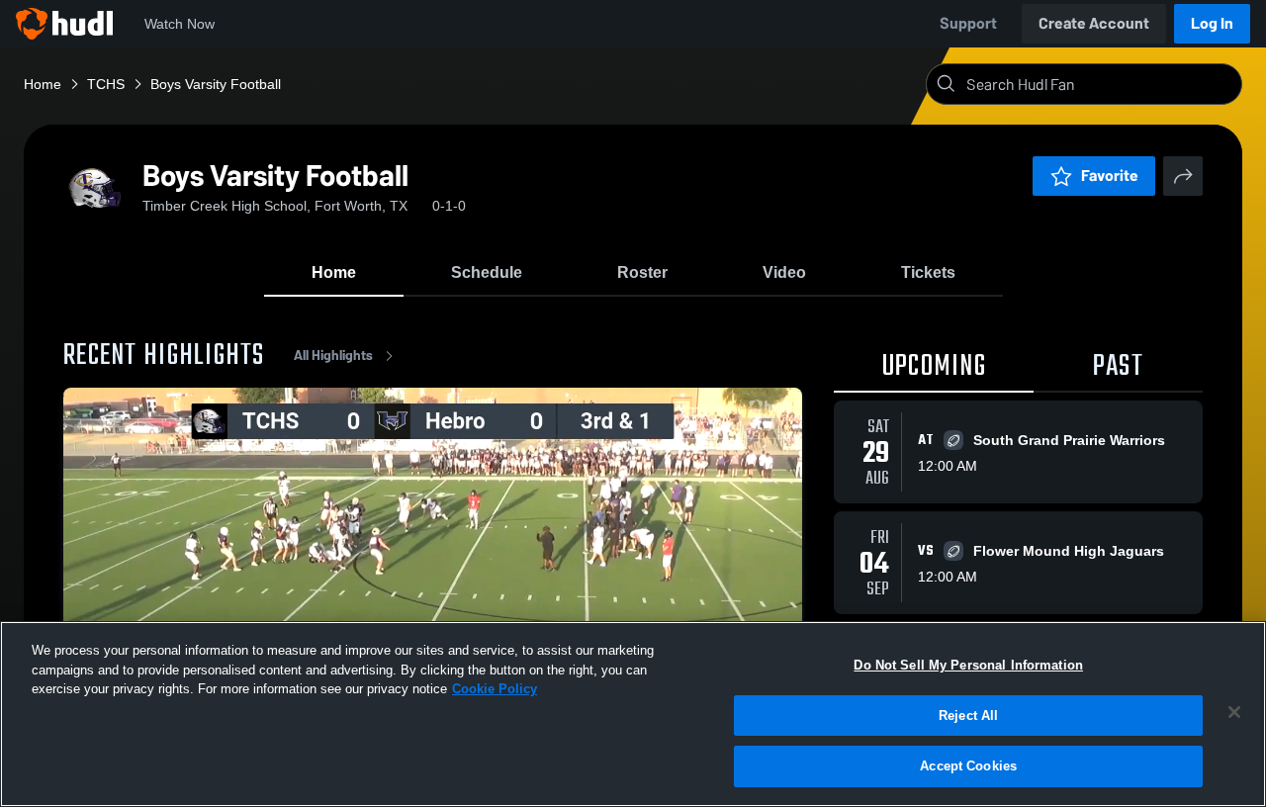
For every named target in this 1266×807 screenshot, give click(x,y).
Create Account (1094, 23)
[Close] (1234, 712)
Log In (1212, 23)
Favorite (1109, 175)
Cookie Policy (494, 688)
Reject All (968, 715)
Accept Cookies (968, 766)
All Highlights (333, 355)
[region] (633, 714)
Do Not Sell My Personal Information (968, 665)
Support (968, 23)
